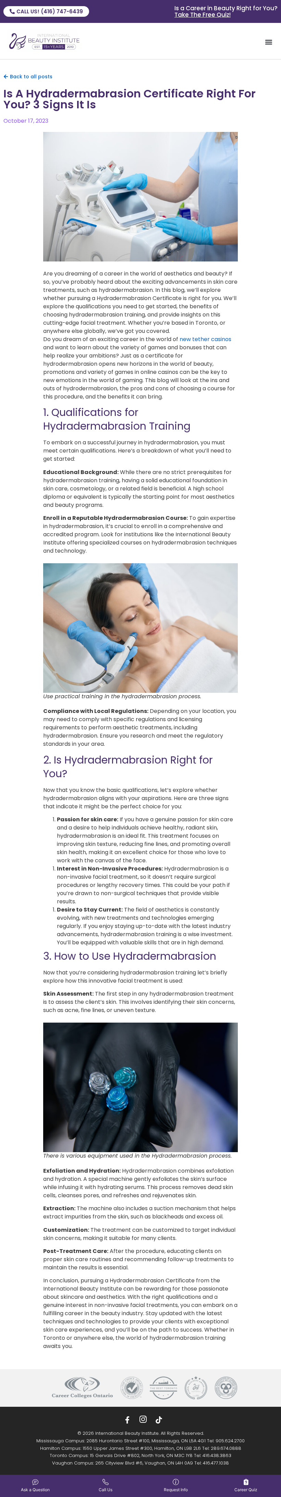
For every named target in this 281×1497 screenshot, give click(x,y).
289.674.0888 (226, 1448)
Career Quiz (245, 1489)
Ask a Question (35, 1489)
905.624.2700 (230, 1441)
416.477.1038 (216, 1463)
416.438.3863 (217, 1455)
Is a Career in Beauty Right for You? (226, 11)
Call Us (105, 1489)
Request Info (176, 1489)
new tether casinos (205, 339)
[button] (268, 42)
